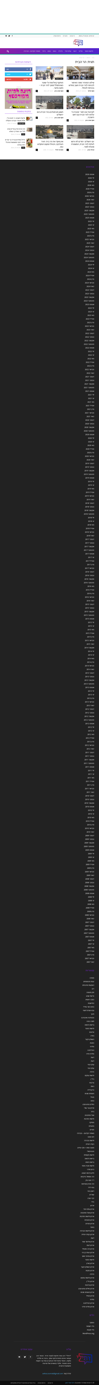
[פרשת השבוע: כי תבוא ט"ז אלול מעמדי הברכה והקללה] (29, 119)
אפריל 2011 (90, 781)
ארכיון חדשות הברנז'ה (87, 1231)
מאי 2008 (90, 904)
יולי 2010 (91, 810)
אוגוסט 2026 (89, 174)
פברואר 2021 (89, 413)
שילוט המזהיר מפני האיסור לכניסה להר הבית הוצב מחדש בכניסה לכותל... (81, 85)
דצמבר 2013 (89, 673)
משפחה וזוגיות (89, 1093)
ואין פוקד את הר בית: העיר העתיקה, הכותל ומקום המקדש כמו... (50, 144)
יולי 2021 (91, 395)
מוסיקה (91, 1122)
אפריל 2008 (90, 908)
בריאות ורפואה (89, 1025)
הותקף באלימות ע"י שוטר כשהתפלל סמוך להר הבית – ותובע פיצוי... (51, 85)
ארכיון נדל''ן (90, 1281)
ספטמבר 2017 (89, 550)
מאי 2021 (90, 402)
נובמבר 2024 (89, 250)
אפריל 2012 (90, 738)
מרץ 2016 (90, 593)
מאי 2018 (90, 525)
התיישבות (91, 1003)
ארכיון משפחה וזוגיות (87, 1292)
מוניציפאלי (90, 1151)
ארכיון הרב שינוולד (88, 1249)
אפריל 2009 (90, 864)
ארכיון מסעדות (89, 1220)
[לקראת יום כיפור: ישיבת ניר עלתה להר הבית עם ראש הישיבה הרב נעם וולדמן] (80, 102)
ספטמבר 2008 (89, 890)
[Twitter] (9, 35)
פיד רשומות (90, 1326)
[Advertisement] (49, 17)
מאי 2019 (90, 489)
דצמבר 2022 (89, 333)
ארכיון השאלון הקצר (87, 1267)
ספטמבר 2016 (89, 582)
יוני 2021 (91, 398)
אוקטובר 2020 (89, 427)
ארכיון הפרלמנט (88, 1303)
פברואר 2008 (89, 915)
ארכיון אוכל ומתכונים (87, 1213)
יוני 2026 (91, 181)
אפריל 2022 (90, 362)
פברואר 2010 (89, 828)
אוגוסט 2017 (89, 554)
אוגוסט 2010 (89, 806)
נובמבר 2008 (89, 882)
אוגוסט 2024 (89, 261)
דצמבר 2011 (89, 752)
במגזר (92, 1227)
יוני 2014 (91, 655)
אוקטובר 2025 (89, 210)
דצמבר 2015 (89, 604)
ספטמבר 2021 (89, 387)
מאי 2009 (90, 861)
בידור (44, 51)
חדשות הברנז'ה (89, 1140)
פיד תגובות (90, 1330)
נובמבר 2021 (89, 380)
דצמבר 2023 (89, 290)
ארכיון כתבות (90, 1270)
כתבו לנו (65, 36)
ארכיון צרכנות (89, 1285)
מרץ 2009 (90, 868)
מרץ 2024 (90, 279)
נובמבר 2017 (89, 543)
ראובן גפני (90, 1191)
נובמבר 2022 (89, 337)
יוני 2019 (91, 485)
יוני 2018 (91, 521)
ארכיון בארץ (90, 1263)
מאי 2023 (90, 315)
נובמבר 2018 (89, 507)
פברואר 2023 (89, 326)
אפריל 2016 (90, 590)
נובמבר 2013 (89, 676)
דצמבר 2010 (89, 796)
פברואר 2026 (89, 196)
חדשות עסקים (89, 1075)
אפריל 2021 (90, 405)
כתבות (92, 1043)
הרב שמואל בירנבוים (87, 1176)
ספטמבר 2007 (89, 933)
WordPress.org (88, 1333)
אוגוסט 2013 (89, 687)
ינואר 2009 (90, 875)
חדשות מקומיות (89, 1155)
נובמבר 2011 (89, 756)
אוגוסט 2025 (89, 218)
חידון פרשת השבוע (88, 1173)
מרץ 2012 (90, 741)
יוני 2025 (91, 225)
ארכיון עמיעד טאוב (88, 1256)
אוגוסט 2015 (89, 619)
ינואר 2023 (90, 330)
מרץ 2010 (90, 825)
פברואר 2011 (89, 788)
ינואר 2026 (90, 199)
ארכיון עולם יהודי (88, 1209)
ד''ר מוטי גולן (90, 1180)
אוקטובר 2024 (89, 254)
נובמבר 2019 (89, 467)
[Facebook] (12, 35)
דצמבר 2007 (89, 922)
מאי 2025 (90, 228)
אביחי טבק (91, 150)
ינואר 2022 (90, 373)
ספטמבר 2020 (89, 431)
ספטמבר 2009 (89, 846)
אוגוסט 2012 (89, 723)
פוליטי (81, 51)
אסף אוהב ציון (59, 91)
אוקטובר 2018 (89, 510)
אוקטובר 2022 (89, 340)
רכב (93, 989)
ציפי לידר (91, 1187)
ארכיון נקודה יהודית (88, 1234)
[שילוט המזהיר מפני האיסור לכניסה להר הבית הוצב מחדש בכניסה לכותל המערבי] (80, 73)
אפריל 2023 (90, 319)
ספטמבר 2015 (89, 615)
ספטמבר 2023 (89, 301)
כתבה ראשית (90, 78)
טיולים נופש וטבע (88, 1104)
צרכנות (91, 1083)
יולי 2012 (91, 727)
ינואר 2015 (90, 644)
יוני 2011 (91, 774)
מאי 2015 (90, 629)
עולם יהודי (68, 51)
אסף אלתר (91, 91)
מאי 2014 (90, 658)
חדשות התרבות (89, 1119)
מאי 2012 (90, 734)
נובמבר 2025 (89, 207)
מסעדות (91, 1126)
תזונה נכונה (90, 1021)
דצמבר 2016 (89, 572)
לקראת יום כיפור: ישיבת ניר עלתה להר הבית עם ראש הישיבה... (82, 115)
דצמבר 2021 (89, 377)
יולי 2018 (91, 517)
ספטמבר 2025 (89, 214)
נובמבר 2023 (89, 293)
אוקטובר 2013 (89, 680)
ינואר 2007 (90, 962)
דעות (75, 51)
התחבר (91, 1322)
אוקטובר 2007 (89, 929)
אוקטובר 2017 (89, 546)
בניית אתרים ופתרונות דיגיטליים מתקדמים (23, 1383)
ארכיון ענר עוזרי (89, 1108)
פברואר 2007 (89, 958)
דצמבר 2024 (89, 246)
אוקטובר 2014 (89, 647)
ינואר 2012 (90, 749)
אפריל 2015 (90, 633)
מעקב (8, 74)
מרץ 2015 (90, 637)
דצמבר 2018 (89, 503)
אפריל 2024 (90, 275)
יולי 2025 (91, 221)
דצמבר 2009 (89, 835)
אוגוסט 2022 (89, 348)
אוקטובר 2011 (89, 759)
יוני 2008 (91, 900)
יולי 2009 (91, 853)
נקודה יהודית (90, 1144)
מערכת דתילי (59, 150)
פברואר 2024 (89, 283)
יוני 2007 (91, 944)
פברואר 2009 (89, 872)
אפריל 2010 (90, 821)
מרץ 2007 (90, 955)
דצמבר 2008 (89, 879)
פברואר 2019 (89, 496)
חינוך (92, 1014)
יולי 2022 (91, 351)
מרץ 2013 (90, 698)
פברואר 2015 (89, 640)
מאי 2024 (90, 272)
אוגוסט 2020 (89, 434)
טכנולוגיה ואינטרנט (87, 1017)
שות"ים (91, 1195)
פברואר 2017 (89, 568)
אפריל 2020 (90, 449)
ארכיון (92, 1205)
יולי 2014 (91, 651)
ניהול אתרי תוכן (69, 1383)
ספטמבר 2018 (89, 514)
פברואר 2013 (89, 702)
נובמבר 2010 (89, 799)
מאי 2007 (90, 947)
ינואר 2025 (90, 243)
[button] (8, 51)
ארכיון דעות (90, 1245)
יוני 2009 (91, 857)
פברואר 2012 (89, 745)
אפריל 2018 (90, 528)
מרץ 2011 (90, 785)
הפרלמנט (91, 1050)
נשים (54, 51)
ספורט (92, 978)
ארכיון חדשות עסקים (87, 1278)
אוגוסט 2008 (89, 893)
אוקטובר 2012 (89, 716)
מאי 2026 (90, 185)
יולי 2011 (91, 770)
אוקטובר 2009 (89, 843)
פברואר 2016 (89, 597)
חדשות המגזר (89, 51)
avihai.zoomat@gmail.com (52, 1373)
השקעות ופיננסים (88, 985)
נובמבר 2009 (89, 839)
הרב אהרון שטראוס (87, 1184)
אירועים (91, 1032)
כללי (23, 134)
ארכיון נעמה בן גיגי (88, 1252)
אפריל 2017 (90, 561)
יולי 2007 (91, 940)
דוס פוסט (91, 1137)
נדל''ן (92, 1079)
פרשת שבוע (21, 123)
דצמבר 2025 (89, 203)
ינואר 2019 (90, 499)
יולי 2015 (91, 622)
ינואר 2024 (90, 286)
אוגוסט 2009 (89, 850)
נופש (49, 51)
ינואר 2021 (90, 416)
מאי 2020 (90, 445)
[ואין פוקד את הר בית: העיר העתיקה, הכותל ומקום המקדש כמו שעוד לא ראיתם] (49, 132)
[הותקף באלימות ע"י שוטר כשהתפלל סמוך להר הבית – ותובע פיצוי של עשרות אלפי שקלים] (49, 73)
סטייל (92, 1097)
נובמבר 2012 (89, 713)
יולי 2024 (91, 265)
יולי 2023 (91, 308)
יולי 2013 (91, 691)
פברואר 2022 (89, 369)
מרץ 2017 (90, 564)
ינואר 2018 (90, 535)
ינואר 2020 (90, 460)
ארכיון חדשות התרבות (87, 1216)
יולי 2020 (91, 438)
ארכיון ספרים (90, 1223)
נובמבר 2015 (89, 608)
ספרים (92, 1129)
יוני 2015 (91, 626)
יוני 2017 (91, 557)
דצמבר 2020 (89, 420)
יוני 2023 (91, 311)
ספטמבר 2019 (89, 474)
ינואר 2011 (90, 792)
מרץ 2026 (90, 192)
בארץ (92, 137)
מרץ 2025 (90, 236)
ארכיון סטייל (90, 1296)
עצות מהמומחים (88, 981)
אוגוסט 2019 (89, 478)
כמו (8, 69)
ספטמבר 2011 (89, 763)
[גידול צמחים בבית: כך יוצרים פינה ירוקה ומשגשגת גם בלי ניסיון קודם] (29, 143)
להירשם (9, 79)
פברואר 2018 (89, 532)
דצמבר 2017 (89, 539)
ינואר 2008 (90, 918)
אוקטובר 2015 (89, 611)
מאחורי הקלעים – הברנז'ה (32, 51)
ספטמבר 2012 (89, 720)
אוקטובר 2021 (89, 384)
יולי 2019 (91, 481)
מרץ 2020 (90, 452)
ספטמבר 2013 (89, 684)
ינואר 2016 (90, 601)
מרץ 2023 (90, 322)
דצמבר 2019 (89, 463)
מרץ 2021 (90, 409)
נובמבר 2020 (89, 423)
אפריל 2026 (90, 189)
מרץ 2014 (90, 662)
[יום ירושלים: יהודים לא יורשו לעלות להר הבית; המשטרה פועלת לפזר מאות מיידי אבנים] (80, 132)
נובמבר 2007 (89, 926)
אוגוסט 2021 (89, 391)
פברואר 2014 (89, 666)
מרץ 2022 (90, 366)
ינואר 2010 (90, 832)
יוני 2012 (91, 731)
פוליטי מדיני (90, 1054)
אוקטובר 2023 (89, 297)
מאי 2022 (90, 358)
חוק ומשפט (90, 992)
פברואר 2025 (89, 239)
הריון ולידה (90, 1090)
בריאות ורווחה (89, 1162)
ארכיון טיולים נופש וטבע (86, 1288)
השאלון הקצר (89, 1039)
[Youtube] (6, 35)
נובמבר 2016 (89, 575)
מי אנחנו (72, 36)
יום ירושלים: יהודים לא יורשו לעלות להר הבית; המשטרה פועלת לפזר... (82, 144)
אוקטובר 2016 (89, 579)
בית (93, 58)
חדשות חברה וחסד (88, 1166)
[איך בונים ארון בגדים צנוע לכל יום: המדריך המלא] (29, 130)
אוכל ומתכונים (89, 1115)
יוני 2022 (91, 355)
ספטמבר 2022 (89, 344)
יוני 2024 (91, 268)
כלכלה (60, 51)
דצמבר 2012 (89, 709)
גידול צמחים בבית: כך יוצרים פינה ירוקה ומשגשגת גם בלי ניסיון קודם (15, 142)
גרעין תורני (90, 1169)
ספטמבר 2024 (89, 257)
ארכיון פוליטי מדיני (88, 1307)
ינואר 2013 (90, 705)
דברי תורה (91, 1198)
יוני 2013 (91, 694)
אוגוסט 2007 (89, 937)
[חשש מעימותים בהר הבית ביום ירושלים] (49, 102)
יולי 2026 (91, 178)
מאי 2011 (90, 778)
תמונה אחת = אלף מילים (86, 1148)
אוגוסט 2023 (89, 304)
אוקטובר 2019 (89, 470)
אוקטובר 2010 (89, 803)
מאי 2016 (90, 586)
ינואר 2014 (90, 669)
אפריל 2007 (90, 951)
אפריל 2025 (90, 232)
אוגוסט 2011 (89, 767)
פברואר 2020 (89, 456)
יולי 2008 (91, 897)
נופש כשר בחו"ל (88, 1007)
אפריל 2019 (90, 492)
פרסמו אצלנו (57, 36)
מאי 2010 (90, 817)
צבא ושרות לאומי (88, 1010)
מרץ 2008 (90, 911)
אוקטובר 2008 (89, 886)
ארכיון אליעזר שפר (88, 1241)
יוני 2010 (91, 814)
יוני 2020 (91, 442)
